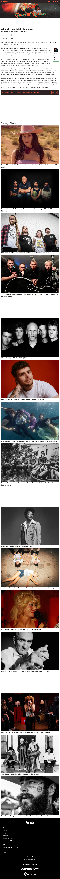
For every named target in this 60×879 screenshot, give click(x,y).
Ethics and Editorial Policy (8, 838)
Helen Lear (14, 35)
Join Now (54, 92)
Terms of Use (5, 835)
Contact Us (5, 852)
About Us (5, 830)
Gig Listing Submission (7, 850)
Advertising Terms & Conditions (9, 840)
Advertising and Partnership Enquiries (10, 847)
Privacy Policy (5, 833)
